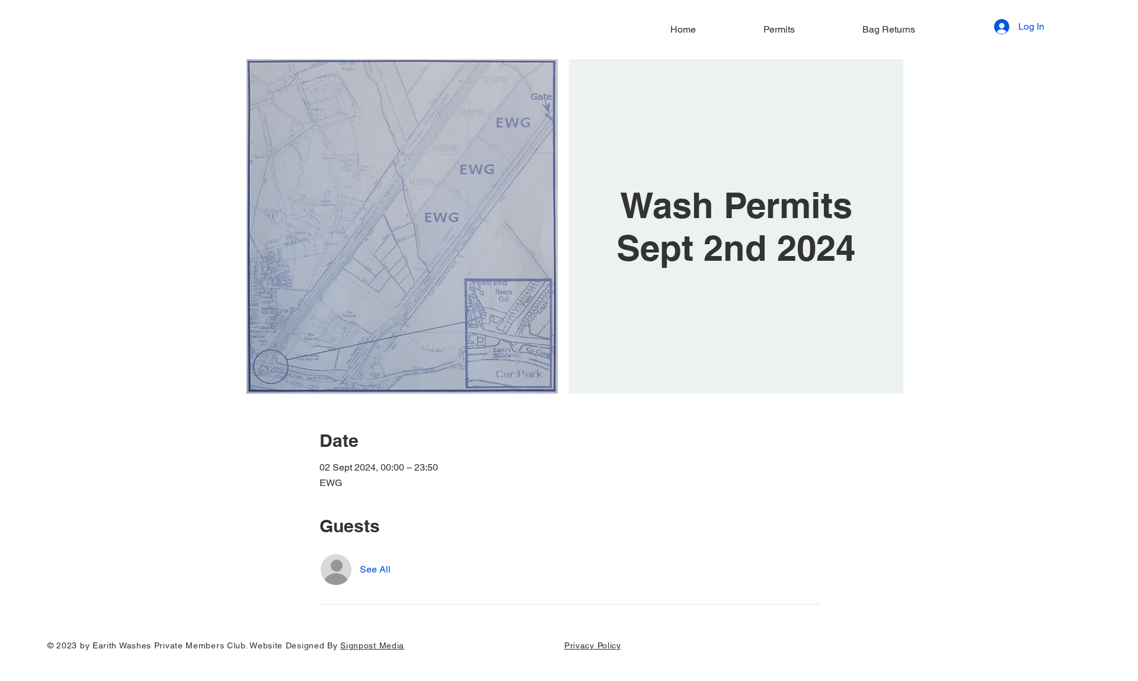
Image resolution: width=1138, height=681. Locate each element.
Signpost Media (372, 645)
